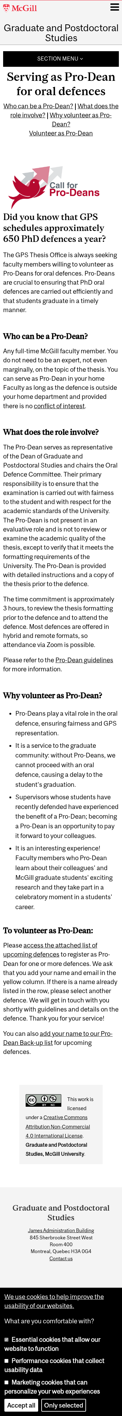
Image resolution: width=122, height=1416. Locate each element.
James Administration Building (61, 1230)
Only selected (63, 1405)
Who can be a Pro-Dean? (38, 106)
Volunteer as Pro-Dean (61, 133)
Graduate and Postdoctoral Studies (61, 33)
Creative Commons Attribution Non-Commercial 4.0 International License (58, 1127)
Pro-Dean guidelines (84, 660)
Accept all (21, 1405)
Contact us (61, 1258)
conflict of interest (59, 405)
